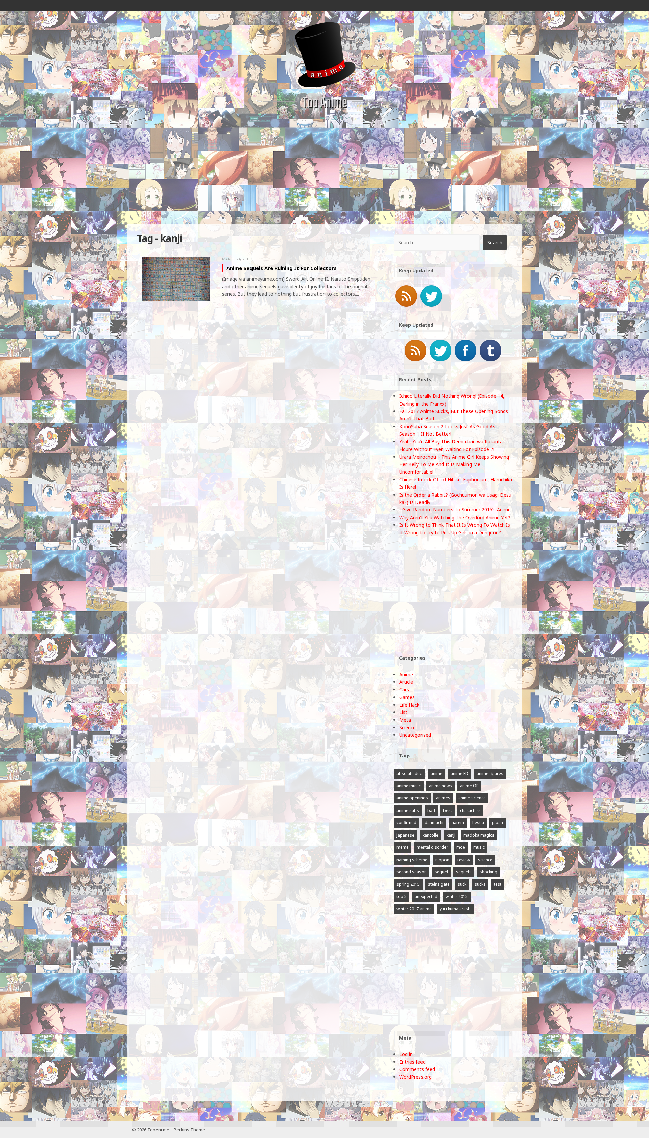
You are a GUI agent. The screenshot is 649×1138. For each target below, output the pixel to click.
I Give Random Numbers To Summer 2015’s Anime (455, 509)
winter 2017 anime (414, 909)
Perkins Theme (189, 1129)
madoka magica (479, 835)
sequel (441, 872)
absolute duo (409, 773)
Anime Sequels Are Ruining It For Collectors (281, 268)
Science (407, 727)
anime (436, 773)
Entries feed (412, 1062)
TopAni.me (158, 1129)
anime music (408, 786)
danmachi (434, 822)
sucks (480, 884)
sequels (464, 872)
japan (497, 822)
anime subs (407, 810)
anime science (472, 798)
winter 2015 (457, 897)
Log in (406, 1054)
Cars (404, 689)
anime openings (412, 798)
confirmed (406, 822)
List (403, 712)
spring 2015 (408, 884)
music (479, 847)
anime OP (469, 786)
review (463, 860)
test (497, 884)
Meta (405, 719)
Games (407, 697)
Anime (406, 674)
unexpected (426, 897)
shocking (488, 872)
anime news (440, 786)
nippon (442, 860)
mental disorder (432, 847)
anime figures (490, 773)
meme (402, 847)
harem (458, 822)
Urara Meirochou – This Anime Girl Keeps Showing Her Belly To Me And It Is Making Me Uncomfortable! (454, 464)
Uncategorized (415, 735)
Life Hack (409, 705)
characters (470, 810)
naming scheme (411, 860)
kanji (451, 835)
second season (411, 872)
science (485, 860)
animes (443, 798)
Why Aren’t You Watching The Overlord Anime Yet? (454, 517)
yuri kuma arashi (456, 909)
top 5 (401, 897)
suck (462, 884)
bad (431, 810)
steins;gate (439, 884)
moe (460, 847)
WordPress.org (415, 1077)
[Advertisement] (324, 173)
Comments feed (417, 1069)
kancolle (430, 835)
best (447, 810)
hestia (478, 822)
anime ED (459, 773)
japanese (405, 835)
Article (406, 682)
